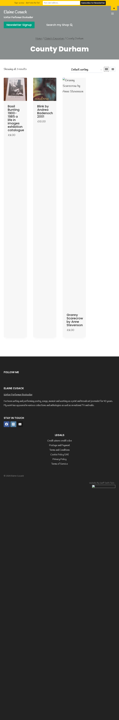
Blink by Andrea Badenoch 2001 (45, 111)
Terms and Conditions (59, 450)
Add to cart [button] (13, 141)
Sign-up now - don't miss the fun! (27, 3)
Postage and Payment (59, 445)
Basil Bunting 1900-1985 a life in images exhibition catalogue (16, 118)
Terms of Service (59, 464)
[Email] (20, 424)
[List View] (112, 69)
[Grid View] (106, 69)
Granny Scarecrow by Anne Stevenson (75, 320)
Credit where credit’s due (59, 440)
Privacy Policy (59, 459)
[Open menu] (112, 13)
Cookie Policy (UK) (59, 454)
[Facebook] (7, 424)
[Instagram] (13, 424)
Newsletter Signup (19, 25)
